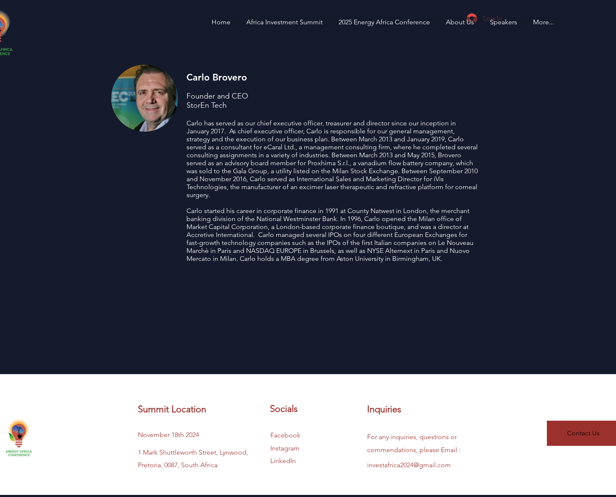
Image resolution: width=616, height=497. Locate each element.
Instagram (285, 448)
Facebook (285, 435)
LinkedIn (283, 461)
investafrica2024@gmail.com (409, 465)
